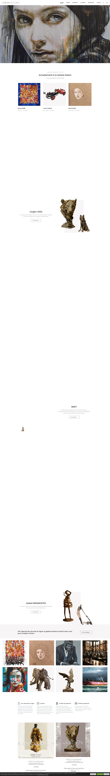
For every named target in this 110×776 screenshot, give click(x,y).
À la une (34, 761)
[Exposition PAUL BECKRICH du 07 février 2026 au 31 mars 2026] (36, 741)
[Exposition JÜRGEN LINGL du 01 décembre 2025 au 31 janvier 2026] (74, 740)
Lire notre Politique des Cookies (42, 774)
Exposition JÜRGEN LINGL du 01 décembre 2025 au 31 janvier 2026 (74, 761)
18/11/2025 (68, 759)
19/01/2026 (30, 761)
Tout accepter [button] (100, 774)
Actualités (37, 761)
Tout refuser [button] (106, 774)
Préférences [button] (93, 774)
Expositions (42, 761)
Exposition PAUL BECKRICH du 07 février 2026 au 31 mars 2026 (36, 763)
